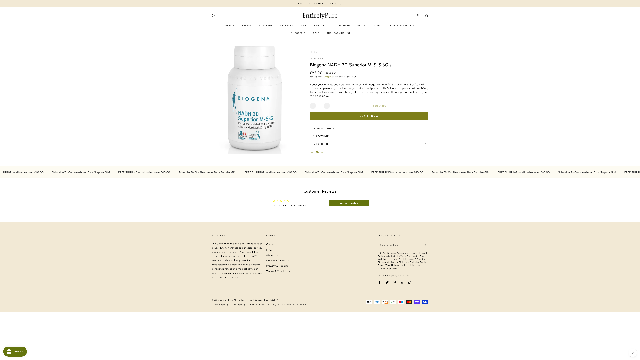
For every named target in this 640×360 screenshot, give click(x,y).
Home (313, 52)
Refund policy (221, 304)
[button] (213, 16)
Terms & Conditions (278, 271)
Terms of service (256, 304)
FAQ (269, 249)
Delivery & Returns (278, 260)
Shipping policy (275, 304)
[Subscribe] (426, 245)
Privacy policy (238, 304)
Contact (271, 244)
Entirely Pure (317, 59)
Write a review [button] (349, 203)
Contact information (296, 304)
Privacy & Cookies (277, 266)
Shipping (328, 77)
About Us (272, 255)
